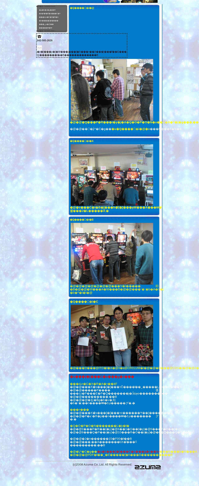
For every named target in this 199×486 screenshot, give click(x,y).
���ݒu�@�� (46, 24)
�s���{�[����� (48, 21)
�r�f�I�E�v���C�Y (49, 13)
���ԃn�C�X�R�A (48, 17)
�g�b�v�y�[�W (47, 10)
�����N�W (45, 28)
